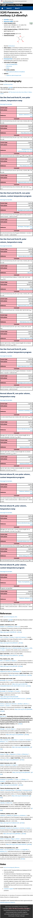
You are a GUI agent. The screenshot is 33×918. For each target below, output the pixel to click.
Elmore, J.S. (19, 849)
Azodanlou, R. (3, 779)
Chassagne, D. (11, 691)
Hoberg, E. (8, 839)
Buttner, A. (16, 815)
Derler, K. (10, 671)
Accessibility (15, 906)
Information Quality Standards (12, 914)
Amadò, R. (2, 781)
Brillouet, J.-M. (4, 741)
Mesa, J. (8, 637)
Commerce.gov (24, 914)
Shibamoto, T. (25, 754)
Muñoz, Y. (12, 637)
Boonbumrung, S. (10, 790)
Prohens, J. (27, 648)
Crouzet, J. (10, 680)
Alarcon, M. (9, 703)
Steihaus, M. (10, 815)
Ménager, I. (3, 729)
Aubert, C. (13, 729)
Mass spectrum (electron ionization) (15, 71)
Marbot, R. (24, 637)
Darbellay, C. (11, 779)
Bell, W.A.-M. (3, 716)
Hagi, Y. (8, 754)
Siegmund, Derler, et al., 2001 (25, 182)
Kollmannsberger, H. (18, 648)
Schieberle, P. (23, 815)
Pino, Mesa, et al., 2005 (27, 133)
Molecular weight (8, 21)
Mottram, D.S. (3, 851)
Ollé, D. (2, 739)
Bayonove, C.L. (15, 739)
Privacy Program (23, 906)
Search (8, 8)
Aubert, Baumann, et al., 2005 (25, 366)
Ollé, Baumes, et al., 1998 (26, 322)
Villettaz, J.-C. (24, 779)
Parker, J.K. (3, 849)
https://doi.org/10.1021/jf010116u (18, 675)
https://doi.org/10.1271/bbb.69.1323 (9, 823)
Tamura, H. (3, 790)
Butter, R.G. (9, 803)
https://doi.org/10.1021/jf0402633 (9, 643)
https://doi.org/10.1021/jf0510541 (21, 772)
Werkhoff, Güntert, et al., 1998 (25, 541)
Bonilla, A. (20, 703)
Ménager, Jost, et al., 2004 (26, 289)
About (17, 8)
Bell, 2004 (30, 272)
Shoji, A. (19, 754)
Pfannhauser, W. (17, 671)
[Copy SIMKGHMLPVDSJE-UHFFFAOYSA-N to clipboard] (14, 31)
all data (19, 632)
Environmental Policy (11, 912)
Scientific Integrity (22, 912)
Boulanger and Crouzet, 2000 (25, 210)
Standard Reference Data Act (7, 902)
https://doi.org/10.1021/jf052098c (23, 709)
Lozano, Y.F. (23, 739)
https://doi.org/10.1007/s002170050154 (16, 844)
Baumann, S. (9, 765)
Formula (6, 19)
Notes (7, 68)
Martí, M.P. (18, 637)
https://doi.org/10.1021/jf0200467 (9, 785)
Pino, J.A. (17, 626)
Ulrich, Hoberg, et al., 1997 (26, 556)
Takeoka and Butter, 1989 (26, 447)
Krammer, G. (16, 828)
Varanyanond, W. (27, 790)
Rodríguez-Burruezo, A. (6, 648)
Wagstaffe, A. (25, 849)
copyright (10, 87)
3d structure (11, 46)
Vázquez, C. (14, 660)
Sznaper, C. (29, 739)
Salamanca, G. (11, 626)
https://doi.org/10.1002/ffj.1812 (8, 632)
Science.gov (11, 916)
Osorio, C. (2, 703)
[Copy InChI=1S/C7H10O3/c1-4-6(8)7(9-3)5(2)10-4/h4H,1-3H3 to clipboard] (20, 27)
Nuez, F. (4, 650)
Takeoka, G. (3, 803)
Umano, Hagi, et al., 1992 (26, 338)
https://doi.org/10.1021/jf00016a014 (9, 759)
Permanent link (8, 59)
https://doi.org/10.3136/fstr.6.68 (20, 795)
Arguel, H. (15, 765)
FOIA (27, 910)
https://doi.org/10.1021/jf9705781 (21, 747)
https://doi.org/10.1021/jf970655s (12, 833)
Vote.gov (22, 916)
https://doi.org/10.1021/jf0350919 (15, 734)
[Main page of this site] (2, 8)
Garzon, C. (2, 705)
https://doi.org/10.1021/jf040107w (9, 655)
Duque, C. (8, 705)
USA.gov (17, 916)
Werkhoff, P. (3, 828)
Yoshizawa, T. (19, 790)
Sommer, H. (23, 828)
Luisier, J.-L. (18, 779)
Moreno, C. (15, 703)
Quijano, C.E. (3, 626)
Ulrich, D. (2, 839)
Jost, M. (8, 729)
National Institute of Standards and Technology (3, 5)
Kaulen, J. (29, 828)
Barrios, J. (26, 703)
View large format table (6, 104)
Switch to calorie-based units (13, 75)
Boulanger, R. (3, 680)
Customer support (8, 888)
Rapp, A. (13, 839)
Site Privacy (8, 906)
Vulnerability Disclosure (10, 910)
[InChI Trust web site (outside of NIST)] (31, 24)
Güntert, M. (10, 828)
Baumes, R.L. (7, 739)
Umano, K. (2, 754)
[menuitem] (2, 8)
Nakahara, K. (13, 754)
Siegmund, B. (3, 671)
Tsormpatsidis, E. (10, 849)
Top (4, 84)
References (9, 66)
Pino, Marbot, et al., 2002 (26, 166)
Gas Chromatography (11, 64)
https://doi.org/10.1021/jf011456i (8, 666)
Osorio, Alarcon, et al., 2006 (25, 256)
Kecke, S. (18, 839)
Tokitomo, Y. (3, 815)
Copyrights (5, 908)
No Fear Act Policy (21, 910)
